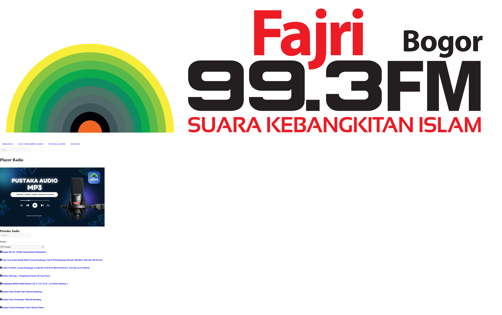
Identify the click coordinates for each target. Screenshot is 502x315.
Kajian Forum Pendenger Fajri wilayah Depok (23, 307)
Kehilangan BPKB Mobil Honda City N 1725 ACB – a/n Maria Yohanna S (35, 284)
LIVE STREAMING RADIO (30, 144)
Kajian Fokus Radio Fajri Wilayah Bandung (22, 292)
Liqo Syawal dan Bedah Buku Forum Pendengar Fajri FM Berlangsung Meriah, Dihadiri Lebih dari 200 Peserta (52, 260)
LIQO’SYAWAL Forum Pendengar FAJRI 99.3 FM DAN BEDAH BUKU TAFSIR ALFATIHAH (45, 268)
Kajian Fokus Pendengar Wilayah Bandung (21, 299)
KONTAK (75, 144)
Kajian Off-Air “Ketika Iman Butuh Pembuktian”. (24, 252)
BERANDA (8, 144)
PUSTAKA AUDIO (57, 144)
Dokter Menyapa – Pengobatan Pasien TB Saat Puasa (26, 276)
